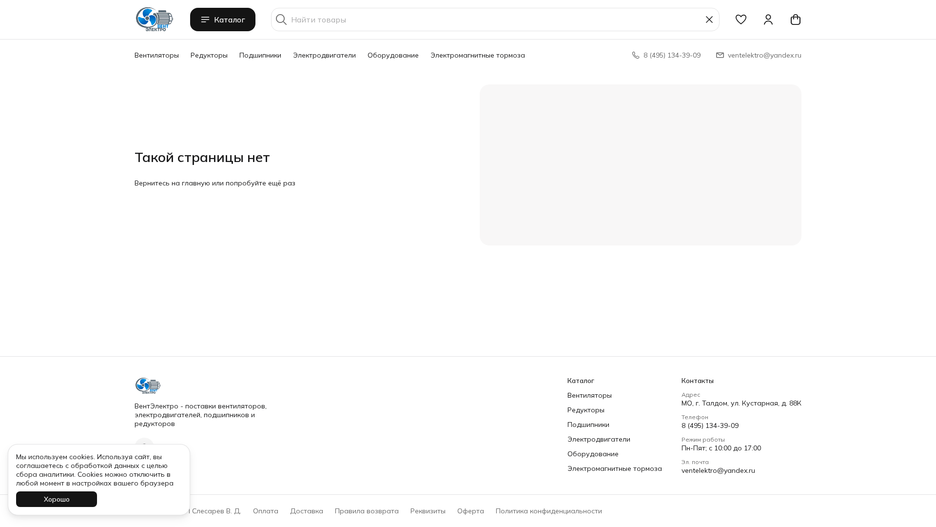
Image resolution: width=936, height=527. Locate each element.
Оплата (265, 511)
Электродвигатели (324, 55)
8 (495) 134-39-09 (710, 425)
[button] (741, 19)
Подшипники (260, 55)
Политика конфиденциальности (549, 511)
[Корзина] (795, 19)
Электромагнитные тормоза (477, 55)
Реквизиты (428, 511)
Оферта (470, 511)
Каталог (229, 19)
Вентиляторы (157, 55)
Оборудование (393, 55)
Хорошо (57, 499)
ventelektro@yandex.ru (718, 470)
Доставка (306, 511)
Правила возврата (367, 511)
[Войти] (768, 19)
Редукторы (209, 55)
